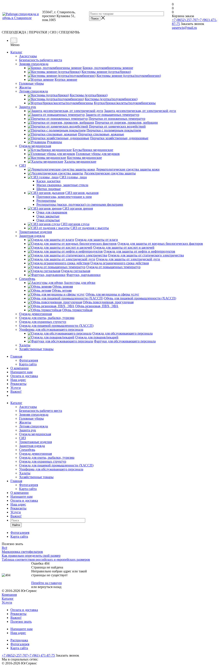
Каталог (16, 52)
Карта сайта (28, 364)
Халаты (24, 473)
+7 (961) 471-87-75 (41, 655)
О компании (19, 368)
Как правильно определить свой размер (31, 555)
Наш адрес (18, 380)
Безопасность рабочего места (40, 410)
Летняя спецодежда (33, 426)
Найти (16, 525)
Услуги (15, 387)
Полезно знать (21, 621)
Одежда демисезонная (35, 453)
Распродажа (19, 640)
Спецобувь (27, 450)
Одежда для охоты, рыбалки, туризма (46, 457)
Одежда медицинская (35, 434)
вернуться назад (49, 587)
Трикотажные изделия (35, 442)
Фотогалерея (28, 360)
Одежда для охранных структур (42, 461)
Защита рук (27, 430)
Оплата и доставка (24, 376)
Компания (9, 594)
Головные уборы (31, 418)
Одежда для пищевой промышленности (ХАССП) (56, 465)
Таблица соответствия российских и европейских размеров (46, 559)
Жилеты (25, 422)
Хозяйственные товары (36, 477)
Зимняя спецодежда (33, 414)
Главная (16, 356)
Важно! (15, 391)
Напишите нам (21, 372)
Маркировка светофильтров (22, 552)
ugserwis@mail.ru (184, 28)
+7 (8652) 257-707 (185, 20)
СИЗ (22, 438)
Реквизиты (18, 384)
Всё (4, 548)
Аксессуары (28, 407)
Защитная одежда (32, 446)
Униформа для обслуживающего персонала (51, 469)
